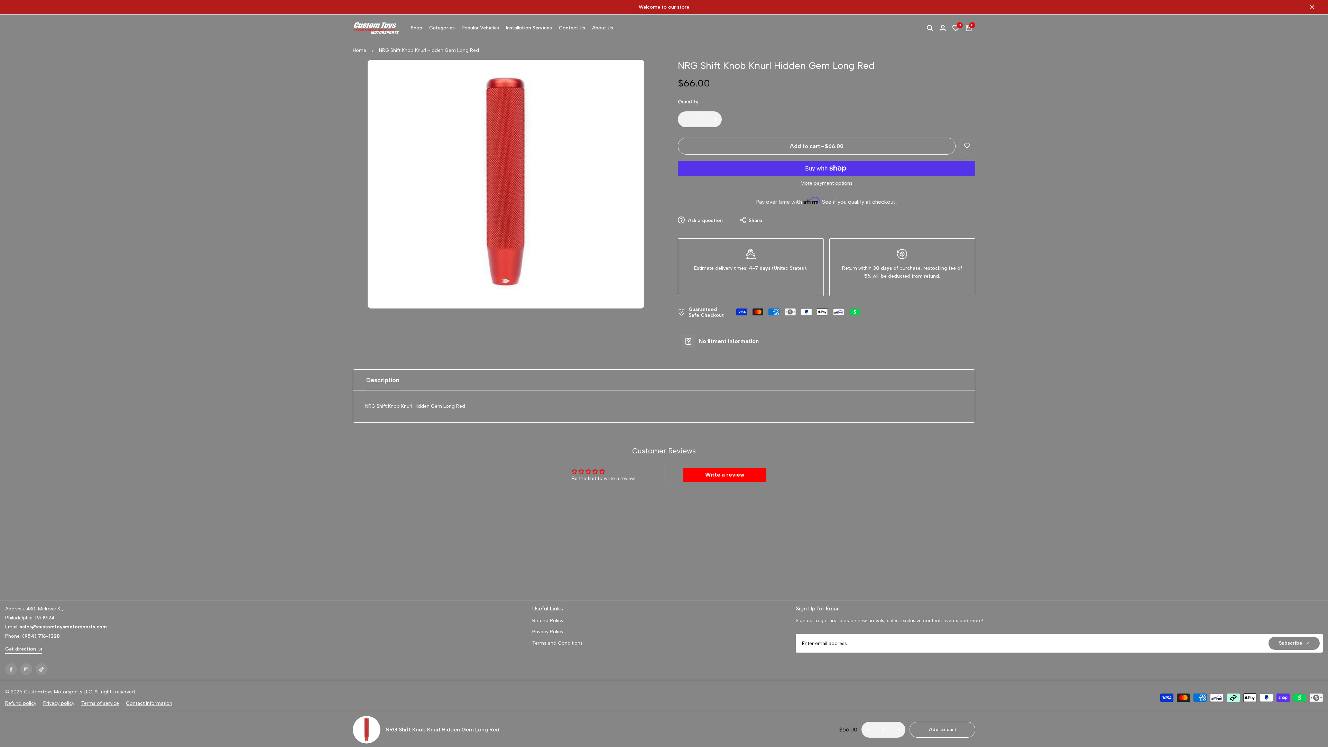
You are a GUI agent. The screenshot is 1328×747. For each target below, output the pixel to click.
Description (382, 380)
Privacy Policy (547, 632)
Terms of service (100, 703)
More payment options (826, 183)
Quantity (688, 102)
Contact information (149, 703)
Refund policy (20, 703)
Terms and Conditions (557, 643)
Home (359, 50)
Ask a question (704, 220)
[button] (966, 146)
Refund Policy (547, 621)
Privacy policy (58, 703)
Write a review (724, 474)
